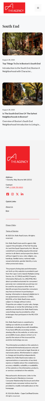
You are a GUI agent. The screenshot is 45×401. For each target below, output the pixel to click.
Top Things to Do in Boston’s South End (21, 63)
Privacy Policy (11, 225)
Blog (7, 211)
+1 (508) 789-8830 (16, 187)
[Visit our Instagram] (12, 194)
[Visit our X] (17, 194)
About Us (9, 207)
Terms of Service (12, 231)
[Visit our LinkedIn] (22, 194)
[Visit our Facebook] (8, 194)
